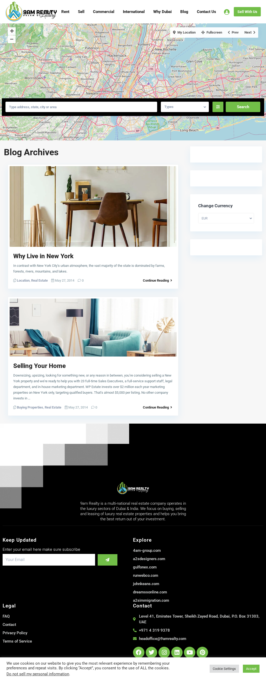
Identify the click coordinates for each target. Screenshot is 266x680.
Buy (49, 11)
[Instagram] (164, 652)
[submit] (107, 560)
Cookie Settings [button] (224, 669)
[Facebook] (138, 652)
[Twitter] (151, 652)
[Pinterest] (202, 652)
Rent (65, 11)
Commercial (103, 11)
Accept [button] (251, 669)
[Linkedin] (177, 652)
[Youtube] (189, 652)
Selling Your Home (39, 366)
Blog (184, 11)
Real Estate (39, 280)
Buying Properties (30, 407)
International (134, 11)
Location (23, 280)
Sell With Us (247, 12)
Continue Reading (156, 280)
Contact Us (206, 11)
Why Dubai (162, 11)
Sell (81, 11)
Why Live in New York (43, 256)
